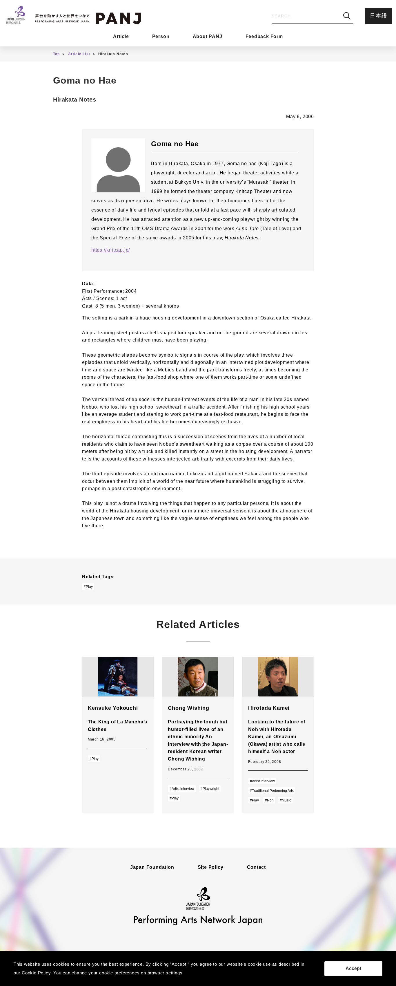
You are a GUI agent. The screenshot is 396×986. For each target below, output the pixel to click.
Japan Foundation (152, 867)
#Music (285, 800)
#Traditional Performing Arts (272, 791)
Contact (256, 867)
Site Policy (211, 867)
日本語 (378, 16)
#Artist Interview (182, 789)
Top (56, 54)
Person (161, 36)
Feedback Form (264, 36)
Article (121, 36)
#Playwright (210, 789)
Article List (79, 54)
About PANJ (207, 36)
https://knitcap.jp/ (110, 250)
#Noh (269, 800)
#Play (88, 587)
